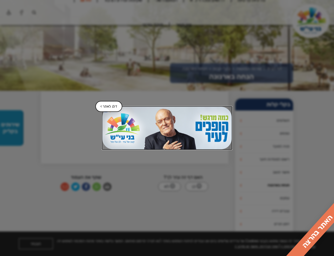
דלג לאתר (106, 104)
